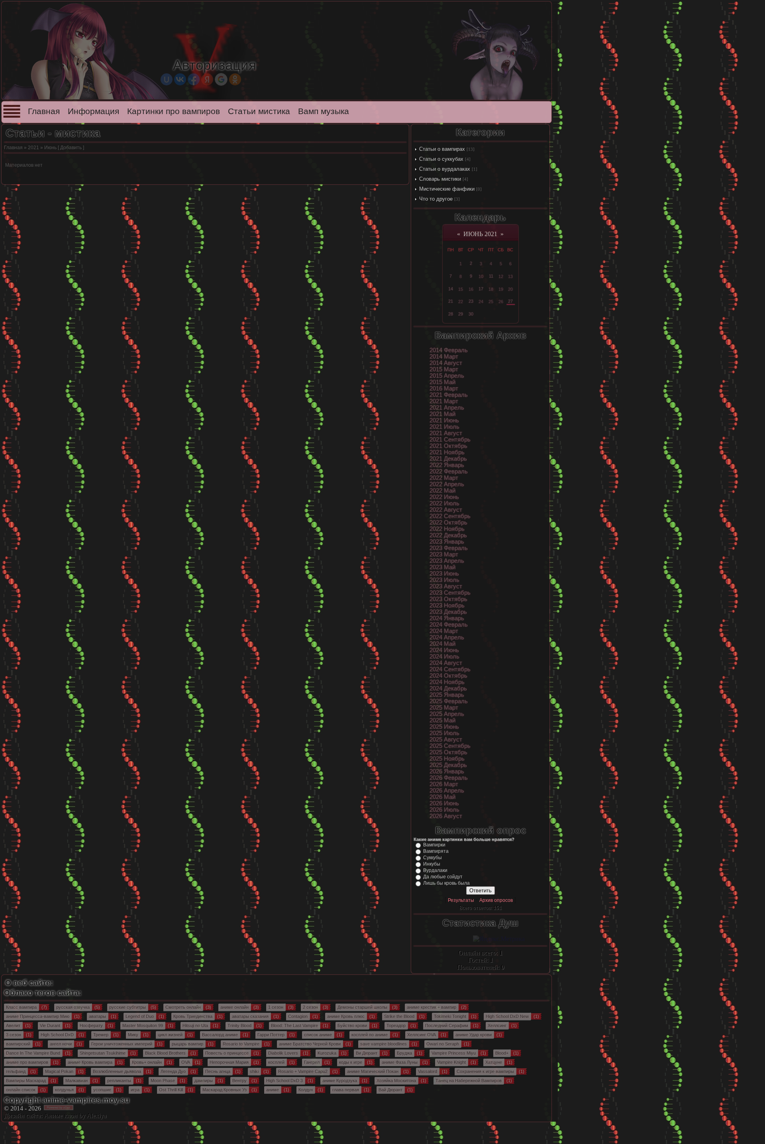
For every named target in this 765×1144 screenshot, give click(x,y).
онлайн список (20, 1089)
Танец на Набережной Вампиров (468, 1080)
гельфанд (16, 1071)
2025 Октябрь (448, 752)
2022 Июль (444, 503)
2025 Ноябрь (447, 758)
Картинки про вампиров (173, 111)
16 (471, 289)
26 (500, 301)
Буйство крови (352, 1025)
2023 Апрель (447, 561)
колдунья (64, 1089)
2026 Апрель (447, 790)
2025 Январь (447, 695)
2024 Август (446, 663)
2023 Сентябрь (450, 593)
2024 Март (444, 631)
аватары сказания (250, 1016)
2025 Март (444, 707)
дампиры (203, 1080)
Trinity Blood (239, 1025)
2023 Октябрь (448, 599)
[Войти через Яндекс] (207, 79)
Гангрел (312, 1062)
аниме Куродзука (339, 1080)
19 (500, 289)
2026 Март (444, 784)
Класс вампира (21, 1007)
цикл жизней (170, 1034)
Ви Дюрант (366, 1053)
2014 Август (446, 363)
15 (460, 289)
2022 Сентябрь (450, 516)
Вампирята (436, 851)
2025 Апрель (447, 714)
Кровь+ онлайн (147, 1062)
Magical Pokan (59, 1071)
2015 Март (444, 369)
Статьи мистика (259, 111)
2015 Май (442, 382)
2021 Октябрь (448, 446)
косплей (276, 1062)
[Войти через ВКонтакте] (180, 79)
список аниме (318, 1034)
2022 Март (444, 478)
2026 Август (446, 816)
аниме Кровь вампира (90, 1062)
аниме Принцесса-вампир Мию (37, 1016)
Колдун (305, 1089)
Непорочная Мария (229, 1062)
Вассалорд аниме (220, 1034)
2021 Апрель (447, 407)
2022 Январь (447, 465)
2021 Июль (444, 427)
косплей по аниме (369, 1034)
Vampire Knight (451, 1062)
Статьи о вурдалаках (444, 169)
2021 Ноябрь (447, 452)
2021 (33, 147)
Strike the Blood (399, 1016)
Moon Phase (163, 1080)
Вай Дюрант (390, 1089)
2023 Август (446, 586)
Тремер (100, 1034)
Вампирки (434, 845)
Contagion (298, 1016)
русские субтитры (127, 1007)
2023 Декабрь (448, 612)
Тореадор (396, 1025)
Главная (44, 111)
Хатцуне (493, 1062)
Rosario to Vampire (241, 1043)
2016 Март (444, 388)
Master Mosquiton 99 (142, 1025)
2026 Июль (444, 810)
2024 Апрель (447, 637)
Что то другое (436, 199)
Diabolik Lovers (283, 1053)
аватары (97, 1016)
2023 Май (442, 567)
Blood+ (501, 1053)
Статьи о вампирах (442, 149)
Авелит (13, 1025)
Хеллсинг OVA (421, 1034)
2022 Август (446, 510)
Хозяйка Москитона (396, 1080)
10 (481, 276)
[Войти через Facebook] (194, 79)
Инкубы (431, 864)
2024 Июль (444, 656)
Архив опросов (496, 900)
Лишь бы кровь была (446, 883)
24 (481, 301)
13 (510, 276)
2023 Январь (447, 541)
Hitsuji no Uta (195, 1025)
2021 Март (444, 401)
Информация (93, 111)
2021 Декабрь (448, 459)
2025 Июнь (444, 727)
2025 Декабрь (448, 765)
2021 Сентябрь (450, 439)
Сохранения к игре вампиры (485, 1071)
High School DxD (57, 1034)
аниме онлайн (234, 1007)
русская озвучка (73, 1007)
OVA (185, 1062)
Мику (133, 1034)
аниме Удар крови (473, 1034)
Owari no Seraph (442, 1043)
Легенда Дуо (173, 1071)
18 (490, 289)
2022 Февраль (449, 471)
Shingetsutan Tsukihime (103, 1053)
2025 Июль (444, 733)
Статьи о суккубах (441, 159)
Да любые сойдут (443, 877)
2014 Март (444, 356)
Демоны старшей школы (362, 1007)
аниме (272, 1089)
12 (500, 276)
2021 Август (446, 433)
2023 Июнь (444, 573)
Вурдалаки (435, 870)
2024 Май (442, 644)
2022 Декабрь (448, 535)
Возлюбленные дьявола (117, 1071)
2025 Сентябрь (450, 746)
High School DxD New (507, 1016)
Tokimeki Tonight (450, 1016)
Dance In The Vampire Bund (33, 1053)
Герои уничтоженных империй (121, 1043)
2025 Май (442, 720)
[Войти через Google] (221, 79)
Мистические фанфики (447, 189)
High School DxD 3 (284, 1080)
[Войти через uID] (167, 79)
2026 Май (442, 797)
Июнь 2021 (480, 234)
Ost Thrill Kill (171, 1089)
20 (510, 289)
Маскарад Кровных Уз (224, 1089)
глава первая (345, 1089)
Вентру (239, 1080)
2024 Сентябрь (450, 669)
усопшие (102, 1089)
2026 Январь (447, 771)
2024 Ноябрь (447, 682)
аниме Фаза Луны (400, 1062)
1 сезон (275, 1007)
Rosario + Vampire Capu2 (303, 1071)
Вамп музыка (323, 111)
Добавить (71, 147)
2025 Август (446, 739)
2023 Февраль (449, 548)
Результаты (461, 900)
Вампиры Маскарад (26, 1080)
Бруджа (404, 1053)
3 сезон (13, 1034)
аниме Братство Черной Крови (310, 1043)
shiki (254, 1071)
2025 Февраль (449, 701)
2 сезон (310, 1007)
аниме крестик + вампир (431, 1007)
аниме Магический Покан (372, 1071)
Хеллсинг (497, 1025)
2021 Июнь (444, 420)
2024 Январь (447, 618)
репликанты (119, 1080)
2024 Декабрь (448, 688)
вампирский (18, 1043)
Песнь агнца (217, 1071)
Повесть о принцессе (227, 1053)
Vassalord (427, 1071)
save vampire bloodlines (383, 1043)
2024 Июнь (444, 650)
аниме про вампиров (27, 1062)
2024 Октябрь (448, 676)
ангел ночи (61, 1043)
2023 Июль (444, 580)
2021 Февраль (449, 395)
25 (490, 301)
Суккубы (432, 857)
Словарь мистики (440, 179)
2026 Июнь (444, 803)
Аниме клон (60, 1115)
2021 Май (442, 414)
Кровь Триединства (192, 1016)
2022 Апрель (447, 484)
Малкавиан (76, 1080)
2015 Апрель (447, 376)
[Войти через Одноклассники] (235, 79)
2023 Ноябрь (447, 605)
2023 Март (444, 554)
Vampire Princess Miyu (454, 1053)
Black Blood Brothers (165, 1053)
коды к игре (350, 1062)
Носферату (91, 1025)
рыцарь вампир (187, 1043)
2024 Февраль (449, 624)
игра (135, 1089)
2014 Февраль (449, 350)
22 (460, 301)
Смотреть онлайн (183, 1007)
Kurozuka (327, 1053)
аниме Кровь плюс (346, 1016)
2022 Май (442, 490)
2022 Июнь (444, 497)
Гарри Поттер (270, 1034)
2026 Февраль (449, 778)
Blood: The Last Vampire (294, 1025)
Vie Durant (50, 1025)
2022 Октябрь (448, 522)
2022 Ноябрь (447, 529)
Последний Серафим (446, 1025)
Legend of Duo (140, 1016)
